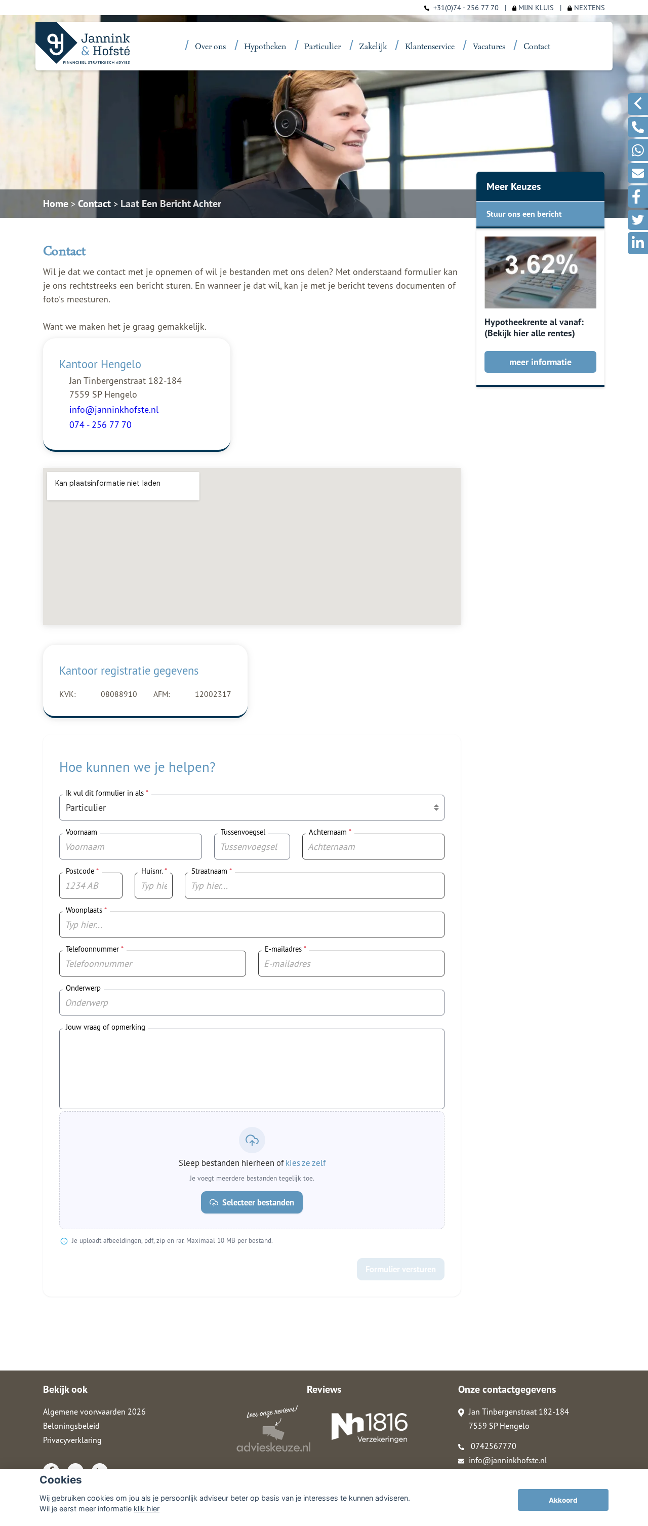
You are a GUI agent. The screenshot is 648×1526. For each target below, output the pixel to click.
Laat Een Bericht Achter (170, 203)
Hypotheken (265, 47)
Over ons (210, 47)
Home (55, 203)
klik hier (146, 1508)
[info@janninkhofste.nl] (638, 173)
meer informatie (540, 362)
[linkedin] (638, 243)
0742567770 (492, 1446)
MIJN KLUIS (535, 7)
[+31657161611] (638, 150)
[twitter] (638, 220)
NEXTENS (588, 7)
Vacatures (489, 47)
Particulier (322, 47)
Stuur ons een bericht (524, 214)
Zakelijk (373, 47)
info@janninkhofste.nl (508, 1460)
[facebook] (638, 196)
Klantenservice (430, 47)
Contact (536, 47)
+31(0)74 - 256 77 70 (466, 7)
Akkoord (563, 1500)
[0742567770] (638, 127)
